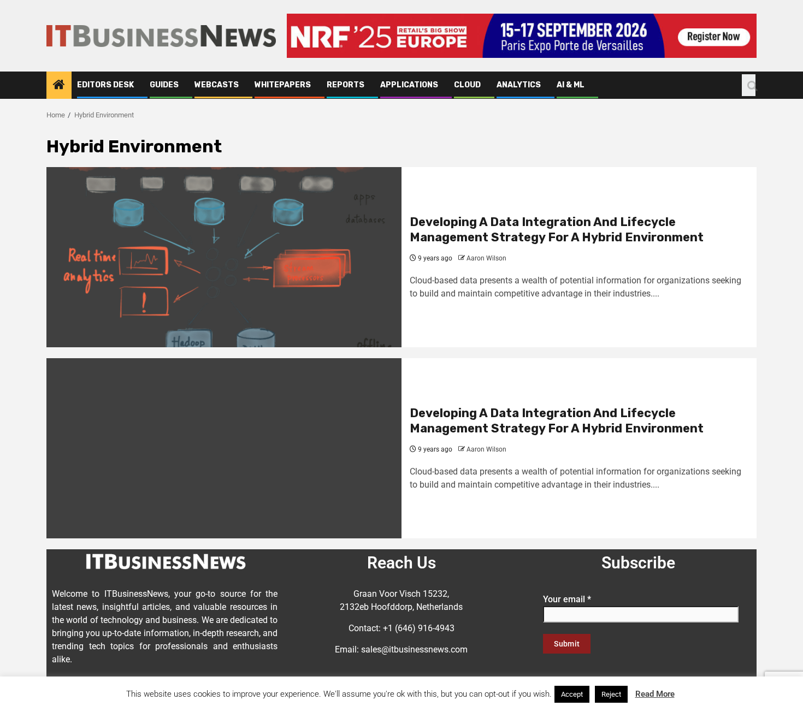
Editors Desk (105, 85)
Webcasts (216, 85)
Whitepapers (283, 85)
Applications (409, 85)
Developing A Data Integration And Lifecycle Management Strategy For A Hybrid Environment (557, 230)
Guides (164, 85)
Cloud (467, 85)
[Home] (59, 85)
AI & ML (570, 85)
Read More (655, 694)
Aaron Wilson (486, 258)
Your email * (567, 599)
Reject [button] (611, 694)
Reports (345, 85)
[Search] (748, 85)
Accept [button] (572, 694)
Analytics (519, 85)
